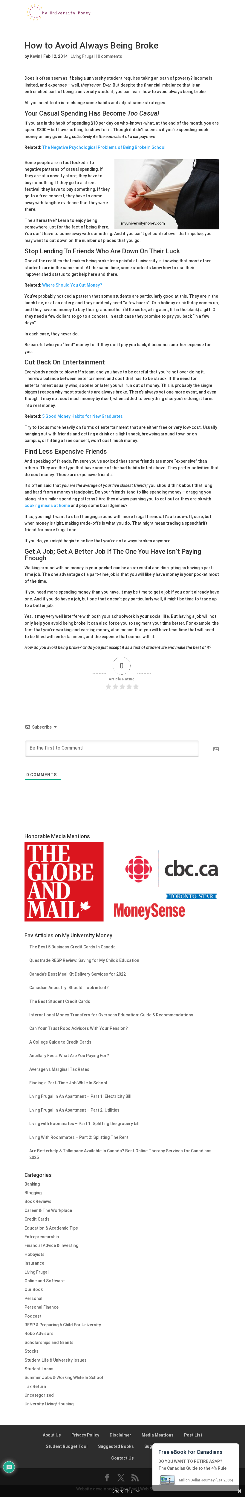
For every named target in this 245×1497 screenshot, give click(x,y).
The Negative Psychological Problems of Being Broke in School (104, 147)
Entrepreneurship (41, 1236)
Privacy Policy (85, 1435)
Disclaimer (120, 1435)
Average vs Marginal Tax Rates (59, 1069)
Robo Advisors (38, 1333)
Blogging (33, 1192)
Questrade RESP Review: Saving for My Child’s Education (84, 960)
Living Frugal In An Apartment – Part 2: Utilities (74, 1110)
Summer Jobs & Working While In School (63, 1377)
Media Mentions (158, 1435)
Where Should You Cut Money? (72, 285)
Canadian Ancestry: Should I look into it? (69, 987)
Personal (33, 1298)
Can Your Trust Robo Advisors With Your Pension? (78, 1028)
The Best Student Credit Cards (59, 1001)
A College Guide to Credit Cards (60, 1042)
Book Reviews (37, 1201)
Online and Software (44, 1280)
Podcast (33, 1316)
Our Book (33, 1289)
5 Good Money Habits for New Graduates (82, 416)
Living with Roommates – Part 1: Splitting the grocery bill (84, 1123)
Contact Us (122, 1458)
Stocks (31, 1351)
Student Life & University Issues (55, 1360)
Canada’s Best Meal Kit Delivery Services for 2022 (77, 974)
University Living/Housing (49, 1403)
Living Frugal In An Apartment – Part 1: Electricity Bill (80, 1096)
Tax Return (35, 1386)
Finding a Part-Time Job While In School (68, 1082)
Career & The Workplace (48, 1210)
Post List (193, 1435)
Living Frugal (83, 56)
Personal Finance (41, 1307)
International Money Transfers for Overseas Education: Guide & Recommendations (111, 1014)
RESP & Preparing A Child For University (62, 1324)
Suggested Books (116, 1446)
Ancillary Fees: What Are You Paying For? (69, 1055)
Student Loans (38, 1368)
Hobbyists (34, 1254)
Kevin (35, 56)
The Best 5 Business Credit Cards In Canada (72, 946)
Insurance (34, 1263)
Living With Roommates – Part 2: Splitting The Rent (78, 1137)
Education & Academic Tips (51, 1228)
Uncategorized (39, 1395)
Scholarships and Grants (49, 1342)
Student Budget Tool (67, 1446)
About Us (52, 1435)
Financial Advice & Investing (51, 1245)
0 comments (110, 56)
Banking (32, 1184)
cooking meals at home (47, 505)
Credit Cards (37, 1219)
